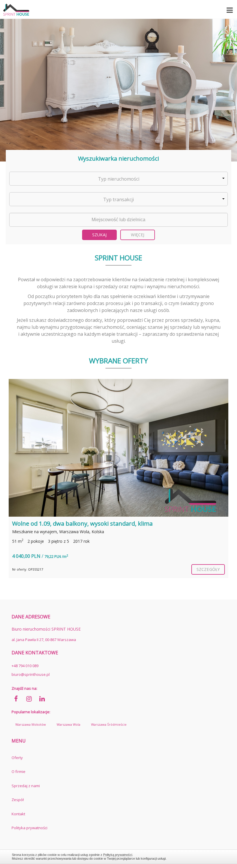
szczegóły (208, 569)
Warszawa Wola (68, 724)
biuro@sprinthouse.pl (31, 674)
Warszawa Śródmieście (109, 724)
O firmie (18, 771)
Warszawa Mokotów (30, 724)
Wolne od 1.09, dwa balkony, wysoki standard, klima (82, 523)
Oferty (17, 757)
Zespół (18, 799)
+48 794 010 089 (25, 665)
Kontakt (18, 813)
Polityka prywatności (29, 827)
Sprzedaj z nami (26, 785)
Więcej (138, 234)
